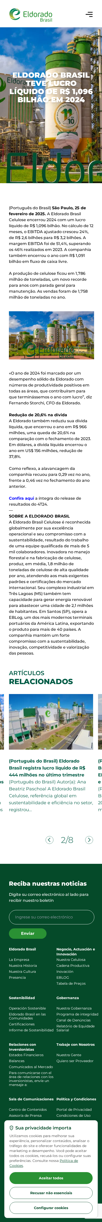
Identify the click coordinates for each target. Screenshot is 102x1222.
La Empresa (19, 959)
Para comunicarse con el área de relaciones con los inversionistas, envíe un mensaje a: (31, 1079)
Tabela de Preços (71, 983)
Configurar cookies (51, 1208)
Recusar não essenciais (51, 1193)
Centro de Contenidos (28, 1109)
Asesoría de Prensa (25, 1115)
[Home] (30, 15)
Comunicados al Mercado (31, 1067)
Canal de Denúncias (73, 1020)
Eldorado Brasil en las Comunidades (27, 1016)
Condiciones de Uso (73, 1115)
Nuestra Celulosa (70, 959)
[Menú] (89, 14)
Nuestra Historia (23, 965)
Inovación (64, 971)
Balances (17, 1061)
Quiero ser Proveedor (75, 1061)
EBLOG (62, 977)
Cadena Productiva (72, 965)
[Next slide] (89, 840)
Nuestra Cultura (22, 971)
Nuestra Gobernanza (74, 1008)
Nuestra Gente (68, 1055)
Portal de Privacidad (74, 1109)
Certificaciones (22, 1024)
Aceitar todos (51, 1178)
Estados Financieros (26, 1055)
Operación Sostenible (27, 1008)
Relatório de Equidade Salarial (75, 1028)
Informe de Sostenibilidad (31, 1030)
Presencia (17, 977)
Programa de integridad (77, 1014)
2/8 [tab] (67, 840)
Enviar (27, 933)
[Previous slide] (49, 840)
